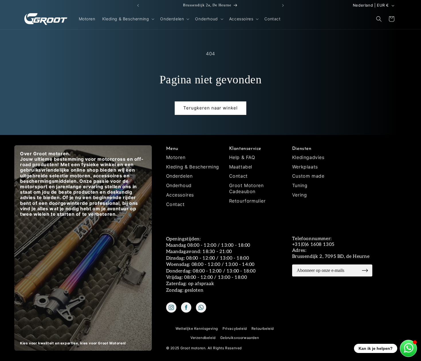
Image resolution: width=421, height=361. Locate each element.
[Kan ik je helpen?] (408, 348)
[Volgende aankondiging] (283, 5)
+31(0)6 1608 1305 (313, 244)
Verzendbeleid (203, 338)
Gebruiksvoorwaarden (239, 338)
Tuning (300, 185)
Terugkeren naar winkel (210, 108)
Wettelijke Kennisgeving (197, 328)
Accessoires (180, 195)
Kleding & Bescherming (192, 167)
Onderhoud (179, 185)
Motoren (176, 157)
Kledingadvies (308, 157)
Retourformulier (247, 201)
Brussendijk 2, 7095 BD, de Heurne (331, 256)
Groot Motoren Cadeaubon (246, 188)
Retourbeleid (262, 328)
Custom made (308, 176)
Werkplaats (305, 167)
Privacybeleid (235, 328)
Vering (299, 195)
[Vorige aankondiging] (138, 5)
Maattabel (240, 167)
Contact (175, 204)
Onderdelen (179, 176)
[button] (128, 19)
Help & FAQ (242, 157)
